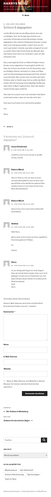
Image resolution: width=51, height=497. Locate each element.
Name (6, 344)
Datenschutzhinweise (12, 491)
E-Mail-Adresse (10, 357)
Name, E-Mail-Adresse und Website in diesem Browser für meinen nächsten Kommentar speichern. (24, 384)
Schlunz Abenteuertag (14, 474)
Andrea (14, 224)
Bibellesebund (11, 470)
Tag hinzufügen (33, 474)
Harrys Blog (15, 3)
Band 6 (10, 127)
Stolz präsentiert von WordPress (34, 491)
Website (7, 369)
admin (22, 24)
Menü (27, 15)
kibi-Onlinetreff (26, 470)
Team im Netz (10, 479)
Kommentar (9, 312)
